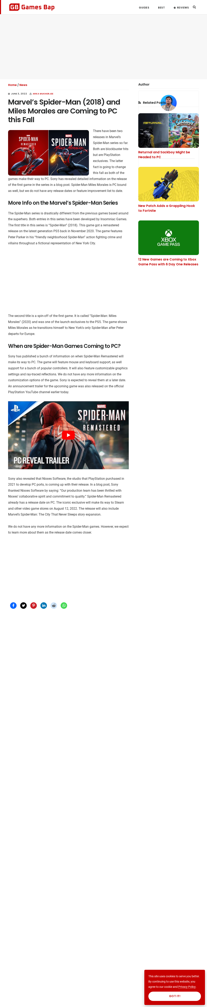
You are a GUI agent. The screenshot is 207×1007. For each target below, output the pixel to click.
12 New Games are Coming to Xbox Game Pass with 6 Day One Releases (168, 262)
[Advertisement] (103, 47)
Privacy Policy (187, 986)
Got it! (175, 996)
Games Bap (32, 7)
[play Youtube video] (68, 435)
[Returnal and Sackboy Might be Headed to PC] (168, 130)
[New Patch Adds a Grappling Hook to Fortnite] (168, 184)
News (23, 85)
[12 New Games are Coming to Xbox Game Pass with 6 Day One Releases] (168, 237)
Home (12, 85)
